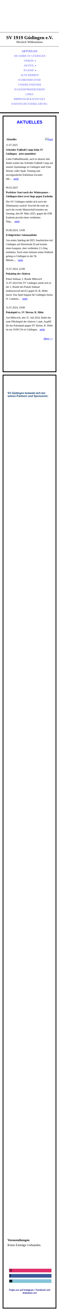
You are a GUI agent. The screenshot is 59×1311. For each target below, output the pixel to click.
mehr (16, 178)
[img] (29, 19)
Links (29, 94)
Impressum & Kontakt (29, 99)
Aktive (29, 65)
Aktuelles (29, 51)
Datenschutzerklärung (29, 103)
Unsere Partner (29, 84)
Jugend (28, 70)
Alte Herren (29, 75)
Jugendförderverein (29, 89)
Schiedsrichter (29, 79)
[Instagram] (10, 1270)
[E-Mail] (10, 1281)
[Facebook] (10, 1275)
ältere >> (48, 338)
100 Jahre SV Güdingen (30, 56)
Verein (29, 60)
